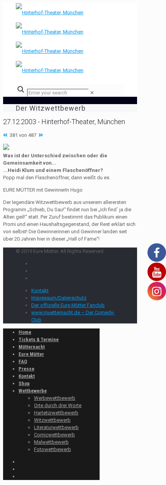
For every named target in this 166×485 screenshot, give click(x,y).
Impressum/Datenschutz (58, 298)
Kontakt (40, 290)
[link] (92, 93)
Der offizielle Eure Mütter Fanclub (68, 305)
